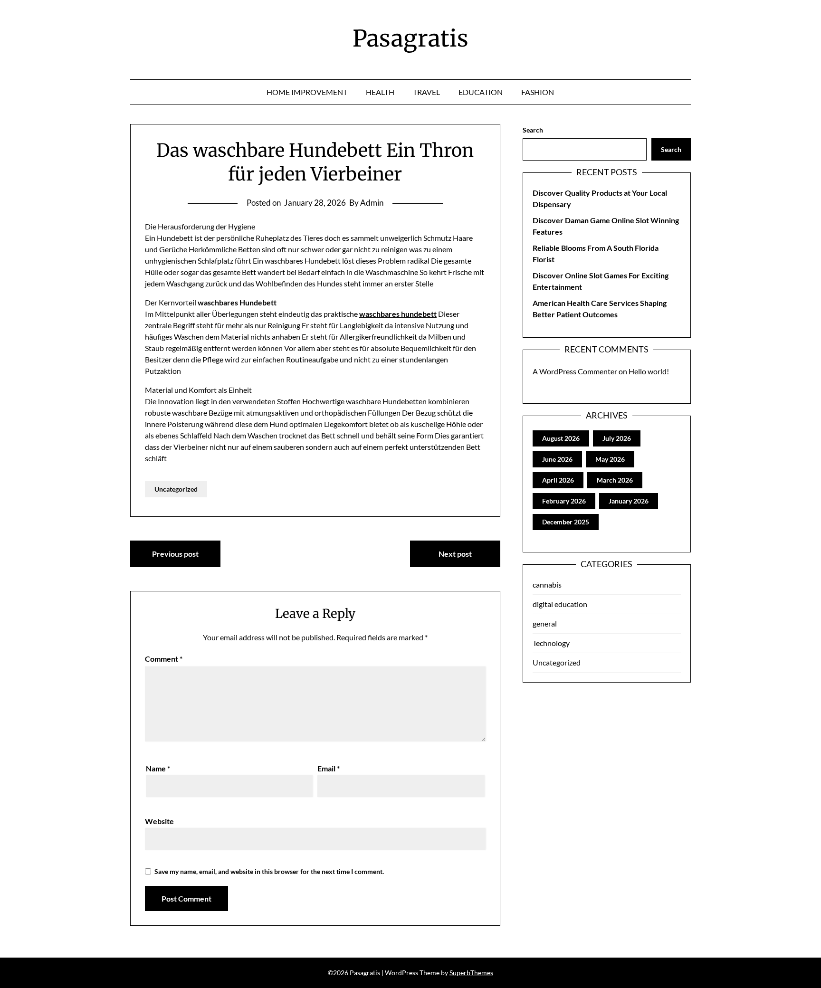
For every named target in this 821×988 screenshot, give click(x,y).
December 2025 (565, 522)
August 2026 (561, 438)
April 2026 (558, 480)
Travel (426, 91)
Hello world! (649, 371)
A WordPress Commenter (575, 371)
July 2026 (616, 438)
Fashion (537, 91)
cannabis (547, 584)
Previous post (175, 553)
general (545, 623)
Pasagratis (410, 38)
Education (480, 91)
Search (533, 130)
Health (380, 91)
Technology (551, 642)
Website (159, 821)
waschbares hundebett (398, 313)
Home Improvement (307, 91)
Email (328, 768)
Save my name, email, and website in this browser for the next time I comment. (269, 871)
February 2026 (564, 501)
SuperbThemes (471, 973)
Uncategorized (176, 489)
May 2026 (610, 459)
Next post (455, 553)
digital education (560, 603)
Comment (163, 658)
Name (158, 768)
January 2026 (629, 501)
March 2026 (615, 480)
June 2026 (557, 459)
